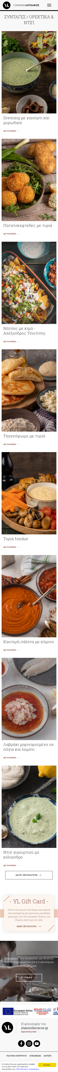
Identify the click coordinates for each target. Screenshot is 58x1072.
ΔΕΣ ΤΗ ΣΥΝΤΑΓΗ (9, 131)
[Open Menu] (51, 6)
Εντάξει (47, 1065)
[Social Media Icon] (21, 1043)
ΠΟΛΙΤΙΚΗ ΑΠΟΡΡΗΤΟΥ (16, 1056)
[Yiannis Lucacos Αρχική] (22, 5)
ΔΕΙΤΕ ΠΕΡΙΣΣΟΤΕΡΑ (27, 875)
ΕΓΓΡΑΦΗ (26, 977)
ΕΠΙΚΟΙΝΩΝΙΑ (35, 1056)
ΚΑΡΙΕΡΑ (48, 1056)
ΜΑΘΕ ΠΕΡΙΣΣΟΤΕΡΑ (26, 926)
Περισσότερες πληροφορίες (27, 1069)
